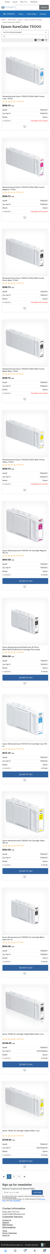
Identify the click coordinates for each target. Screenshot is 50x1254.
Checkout (33, 2)
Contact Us (6, 1220)
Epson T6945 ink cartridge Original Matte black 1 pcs (23, 1034)
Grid (39, 40)
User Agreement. (15, 1200)
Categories (10, 14)
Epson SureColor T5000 (11, 22)
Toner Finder (31, 14)
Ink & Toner (12, 19)
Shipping (5, 1222)
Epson (20, 19)
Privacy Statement (9, 1233)
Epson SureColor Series (33, 19)
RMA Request (7, 1225)
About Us (6, 1235)
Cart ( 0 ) (23, 2)
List (45, 40)
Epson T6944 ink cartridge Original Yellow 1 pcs (21, 1131)
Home (7, 2)
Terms (4, 1231)
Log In (14, 2)
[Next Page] (24, 1176)
